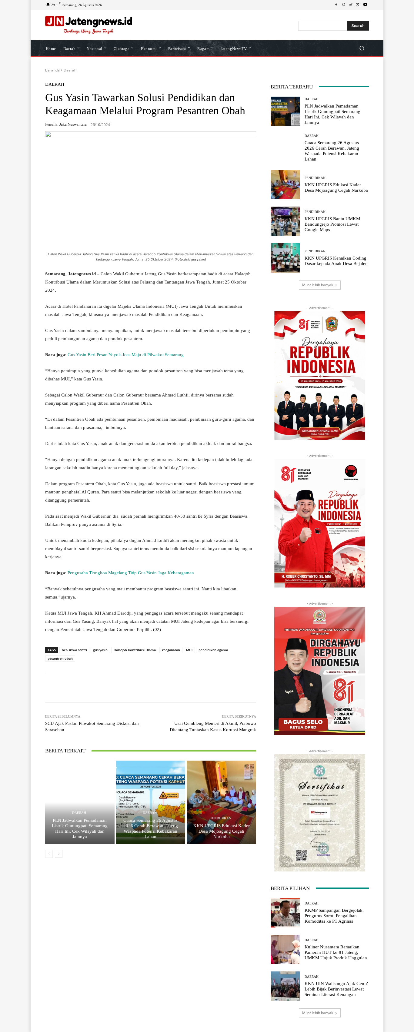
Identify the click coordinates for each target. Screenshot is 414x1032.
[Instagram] (343, 4)
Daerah (70, 70)
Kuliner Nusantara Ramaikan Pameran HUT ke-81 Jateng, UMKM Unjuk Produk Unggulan (336, 952)
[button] (362, 48)
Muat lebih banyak (317, 284)
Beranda (52, 70)
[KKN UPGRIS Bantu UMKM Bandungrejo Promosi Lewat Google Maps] (285, 221)
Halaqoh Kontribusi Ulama (135, 650)
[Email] (146, 687)
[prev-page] (49, 854)
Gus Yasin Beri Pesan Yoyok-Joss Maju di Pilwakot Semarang (126, 354)
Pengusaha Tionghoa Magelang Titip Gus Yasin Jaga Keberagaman (131, 572)
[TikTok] (350, 4)
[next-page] (58, 854)
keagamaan (171, 650)
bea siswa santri (74, 650)
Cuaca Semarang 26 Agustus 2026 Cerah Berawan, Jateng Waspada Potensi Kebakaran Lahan (150, 828)
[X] (358, 4)
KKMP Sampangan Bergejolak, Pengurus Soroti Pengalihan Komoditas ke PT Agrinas (334, 916)
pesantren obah (60, 658)
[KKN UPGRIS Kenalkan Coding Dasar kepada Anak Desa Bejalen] (285, 258)
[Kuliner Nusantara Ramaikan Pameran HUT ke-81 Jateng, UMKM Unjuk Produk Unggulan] (285, 949)
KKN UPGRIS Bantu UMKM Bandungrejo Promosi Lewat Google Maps (332, 224)
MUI (189, 650)
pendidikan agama (213, 650)
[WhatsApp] (91, 687)
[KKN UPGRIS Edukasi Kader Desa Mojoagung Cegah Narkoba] (221, 802)
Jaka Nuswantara (73, 124)
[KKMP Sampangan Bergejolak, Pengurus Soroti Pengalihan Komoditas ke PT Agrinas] (285, 912)
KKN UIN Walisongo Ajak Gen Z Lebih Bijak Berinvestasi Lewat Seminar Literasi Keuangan (336, 989)
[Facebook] (336, 4)
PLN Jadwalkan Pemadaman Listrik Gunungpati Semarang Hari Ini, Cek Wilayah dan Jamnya (80, 828)
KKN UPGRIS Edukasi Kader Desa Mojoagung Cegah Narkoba (221, 831)
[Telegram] (132, 687)
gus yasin (100, 650)
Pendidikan (220, 818)
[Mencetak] (160, 687)
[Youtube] (365, 4)
